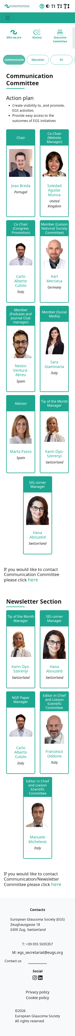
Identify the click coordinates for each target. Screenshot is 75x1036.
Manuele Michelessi (37, 839)
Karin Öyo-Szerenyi (54, 453)
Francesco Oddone (54, 753)
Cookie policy (37, 997)
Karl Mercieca (54, 278)
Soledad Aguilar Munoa (54, 190)
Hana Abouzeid (37, 535)
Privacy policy (37, 992)
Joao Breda (20, 185)
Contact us (13, 960)
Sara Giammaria (54, 364)
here (33, 579)
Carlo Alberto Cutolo (20, 281)
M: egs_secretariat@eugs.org (37, 952)
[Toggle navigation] (7, 18)
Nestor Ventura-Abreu (20, 370)
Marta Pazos (21, 451)
